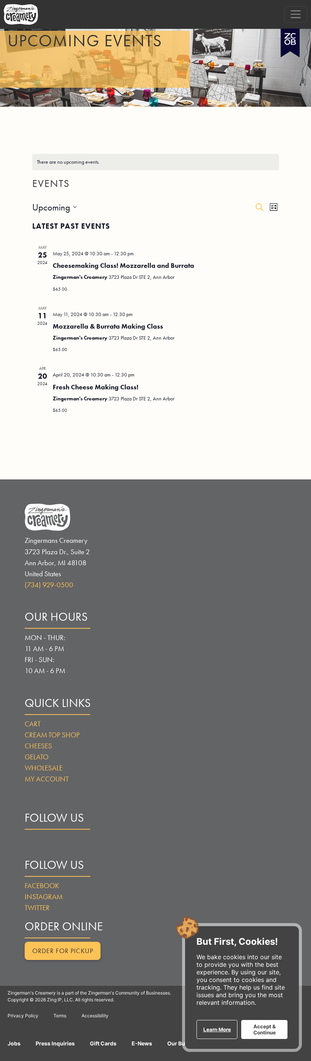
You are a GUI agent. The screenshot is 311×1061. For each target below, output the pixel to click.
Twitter (37, 907)
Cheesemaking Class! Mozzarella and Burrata (123, 265)
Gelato (37, 757)
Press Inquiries (55, 1043)
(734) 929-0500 (49, 585)
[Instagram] (52, 846)
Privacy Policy (23, 1015)
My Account (47, 779)
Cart (33, 724)
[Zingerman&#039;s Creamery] (21, 14)
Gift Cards (103, 1043)
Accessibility (95, 1015)
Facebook (42, 885)
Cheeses (38, 746)
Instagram (44, 896)
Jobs (14, 1043)
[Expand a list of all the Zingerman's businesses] (290, 39)
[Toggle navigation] (295, 14)
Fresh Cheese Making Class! (95, 387)
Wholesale (44, 768)
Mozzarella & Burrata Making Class (108, 326)
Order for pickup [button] (62, 951)
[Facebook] (32, 846)
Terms (59, 1015)
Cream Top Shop (52, 735)
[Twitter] (72, 846)
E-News (142, 1043)
